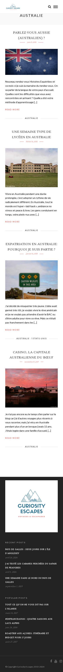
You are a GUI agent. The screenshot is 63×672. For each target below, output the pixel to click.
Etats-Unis (40, 338)
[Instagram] (60, 661)
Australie (31, 118)
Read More (12, 109)
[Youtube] (55, 661)
